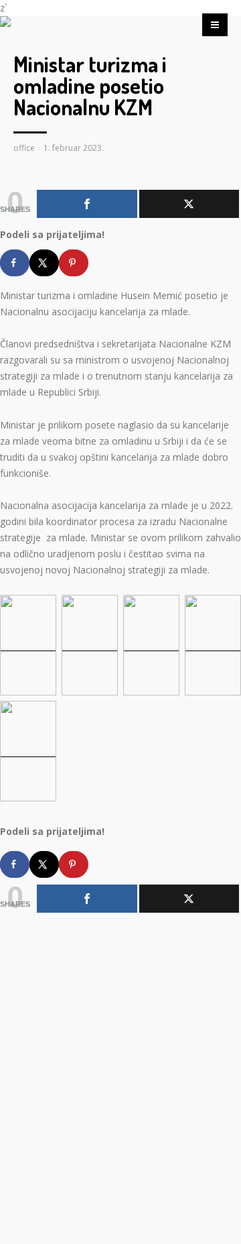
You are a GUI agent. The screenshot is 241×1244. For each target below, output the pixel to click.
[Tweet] (189, 204)
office (24, 148)
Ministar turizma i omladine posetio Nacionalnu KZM (90, 85)
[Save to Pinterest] (73, 262)
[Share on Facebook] (14, 262)
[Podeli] (87, 204)
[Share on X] (44, 262)
